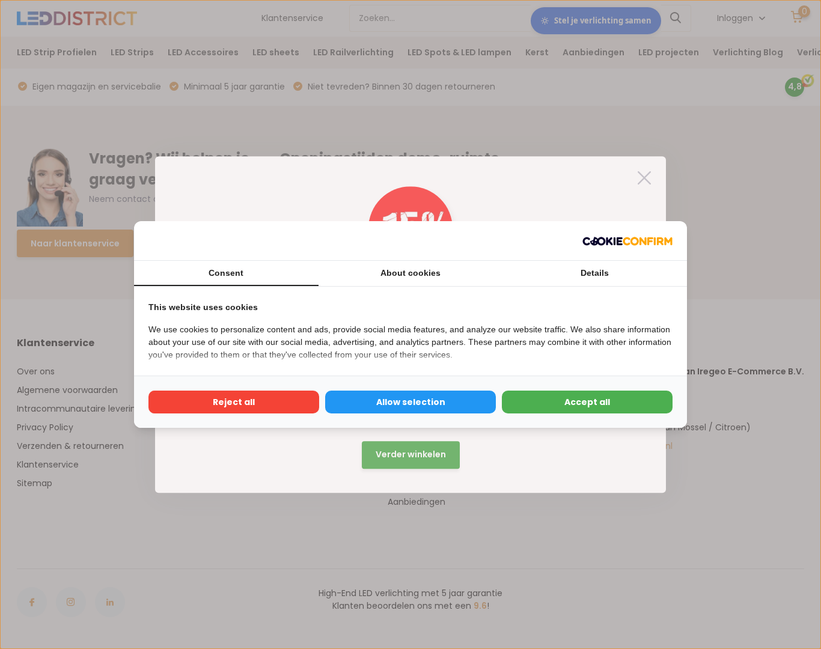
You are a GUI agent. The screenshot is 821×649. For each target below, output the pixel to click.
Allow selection (410, 402)
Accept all (587, 402)
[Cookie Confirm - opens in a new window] (627, 241)
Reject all (234, 402)
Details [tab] (595, 273)
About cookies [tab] (410, 273)
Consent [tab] (226, 273)
